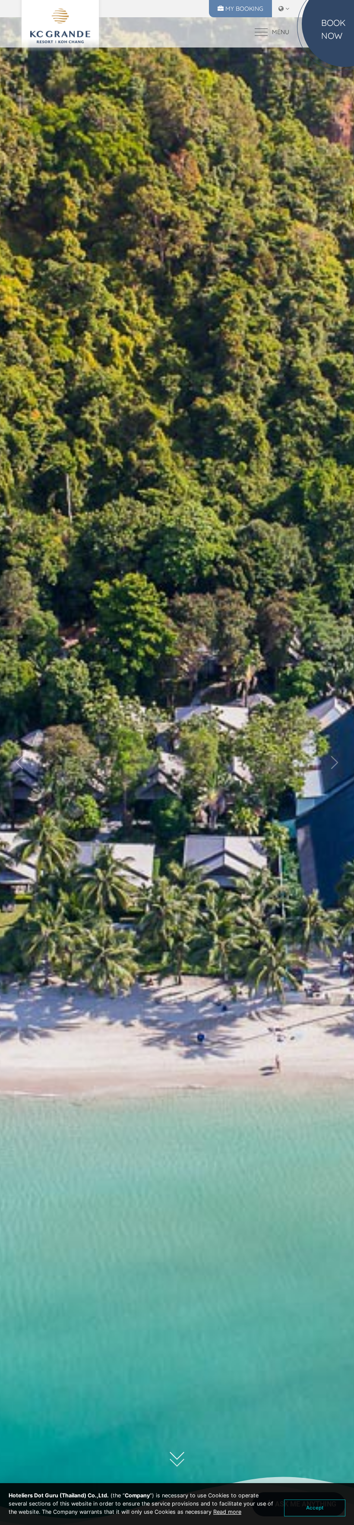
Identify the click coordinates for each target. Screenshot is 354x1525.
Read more (227, 1512)
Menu (280, 32)
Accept (314, 1508)
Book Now (333, 29)
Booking (249, 9)
